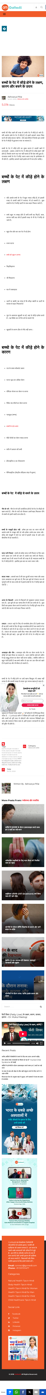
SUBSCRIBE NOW (32, 705)
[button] (31, 689)
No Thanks (32, 709)
